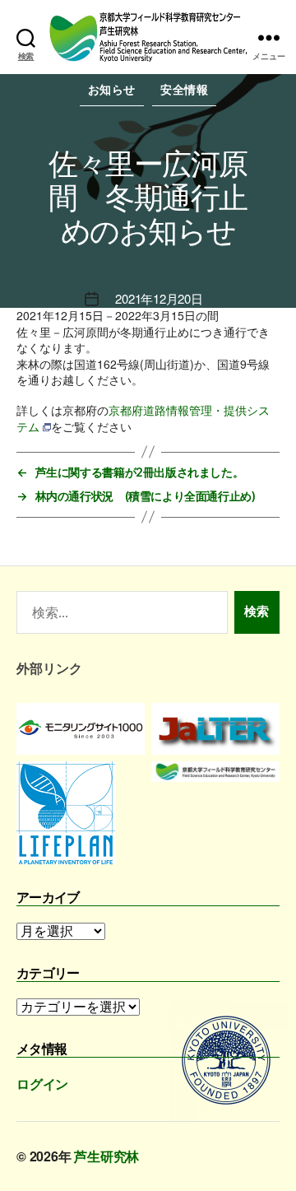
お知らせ (112, 89)
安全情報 (184, 89)
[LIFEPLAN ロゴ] (80, 812)
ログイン (42, 1083)
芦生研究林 (106, 1156)
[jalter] (215, 729)
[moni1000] (80, 729)
